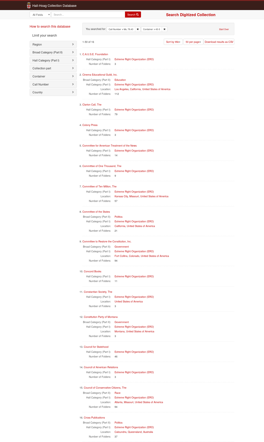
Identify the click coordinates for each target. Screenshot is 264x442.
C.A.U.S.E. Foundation (95, 54)
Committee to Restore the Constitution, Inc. (106, 241)
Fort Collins (121, 256)
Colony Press (90, 125)
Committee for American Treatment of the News (109, 145)
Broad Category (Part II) (47, 52)
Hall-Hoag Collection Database (43, 5)
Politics (118, 216)
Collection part (42, 68)
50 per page (193, 42)
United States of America (156, 89)
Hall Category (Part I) (46, 60)
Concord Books (92, 271)
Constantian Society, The (98, 291)
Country (38, 92)
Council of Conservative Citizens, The (105, 387)
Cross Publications (94, 417)
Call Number (41, 84)
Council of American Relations (101, 367)
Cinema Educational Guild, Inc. (99, 74)
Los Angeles (122, 89)
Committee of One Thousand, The (101, 166)
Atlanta (118, 402)
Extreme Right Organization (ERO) (134, 59)
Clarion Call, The (91, 104)
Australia (148, 432)
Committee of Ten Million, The (99, 186)
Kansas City (121, 196)
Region (37, 44)
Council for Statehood (96, 346)
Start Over (224, 29)
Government (122, 246)
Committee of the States (96, 211)
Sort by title (172, 42)
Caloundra (120, 432)
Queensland (135, 432)
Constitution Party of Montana (101, 317)
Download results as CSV (219, 42)
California (135, 89)
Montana (120, 331)
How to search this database (50, 26)
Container (39, 76)
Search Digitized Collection (191, 14)
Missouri (134, 196)
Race (118, 393)
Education (120, 80)
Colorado (134, 256)
